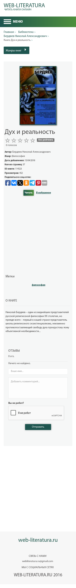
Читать (29, 192)
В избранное (43, 192)
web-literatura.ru (38, 540)
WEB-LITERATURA (24, 6)
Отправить (38, 427)
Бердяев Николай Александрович (31, 152)
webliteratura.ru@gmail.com (37, 561)
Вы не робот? (16, 403)
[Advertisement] (38, 235)
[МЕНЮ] (7, 22)
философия (38, 285)
